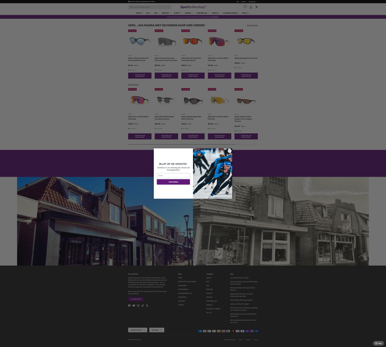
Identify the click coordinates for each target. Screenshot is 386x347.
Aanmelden (173, 182)
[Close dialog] (229, 151)
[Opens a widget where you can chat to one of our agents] (378, 343)
